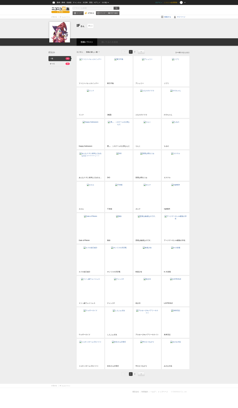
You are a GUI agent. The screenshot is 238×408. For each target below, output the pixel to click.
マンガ (102, 13)
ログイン (158, 2)
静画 (63, 2)
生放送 (69, 2)
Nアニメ (97, 2)
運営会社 (135, 392)
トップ (79, 13)
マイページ (181, 17)
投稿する (167, 17)
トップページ (163, 392)
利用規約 (144, 392)
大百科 (85, 2)
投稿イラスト (87, 42)
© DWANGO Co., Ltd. (179, 392)
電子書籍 (114, 13)
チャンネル (77, 2)
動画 (58, 2)
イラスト (91, 13)
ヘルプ (153, 392)
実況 (91, 2)
